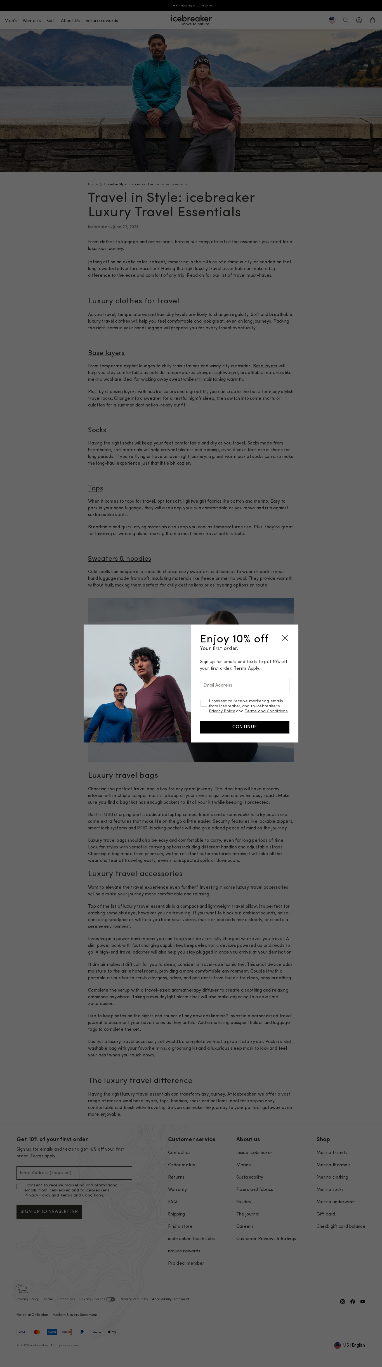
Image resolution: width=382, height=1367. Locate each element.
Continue (244, 727)
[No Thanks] (284, 637)
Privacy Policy (222, 711)
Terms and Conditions (266, 711)
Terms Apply (247, 668)
